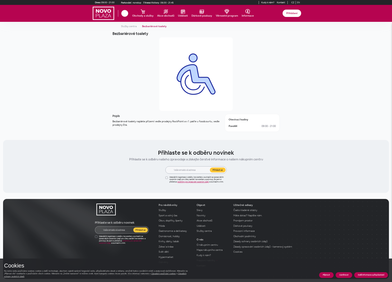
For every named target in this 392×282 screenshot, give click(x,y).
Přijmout (326, 275)
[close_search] (129, 13)
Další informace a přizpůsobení (371, 275)
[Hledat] (124, 13)
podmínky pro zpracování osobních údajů (193, 182)
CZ (292, 2)
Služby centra (129, 26)
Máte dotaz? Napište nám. (247, 215)
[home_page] (104, 13)
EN (298, 2)
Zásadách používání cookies (163, 274)
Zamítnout (344, 275)
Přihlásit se (218, 170)
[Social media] (251, 2)
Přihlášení (291, 13)
